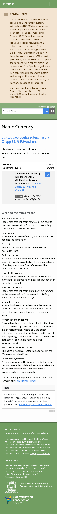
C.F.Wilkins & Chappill (28, 187)
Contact (16, 429)
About (8, 429)
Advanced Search (46, 106)
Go (46, 111)
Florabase (8, 4)
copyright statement (40, 453)
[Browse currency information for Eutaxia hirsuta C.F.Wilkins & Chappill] (47, 174)
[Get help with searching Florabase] (52, 111)
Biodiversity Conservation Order (35, 404)
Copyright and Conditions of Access (22, 433)
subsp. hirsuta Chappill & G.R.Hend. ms (25, 139)
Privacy (44, 433)
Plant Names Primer (25, 380)
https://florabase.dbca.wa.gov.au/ (21, 474)
